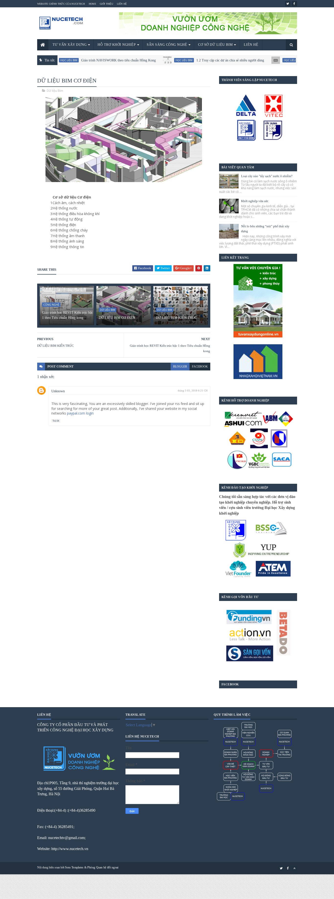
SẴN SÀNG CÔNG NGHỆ (167, 44)
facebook (200, 366)
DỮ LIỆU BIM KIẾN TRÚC (176, 318)
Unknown (58, 391)
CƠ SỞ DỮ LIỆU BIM (215, 44)
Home (92, 3)
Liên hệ (122, 3)
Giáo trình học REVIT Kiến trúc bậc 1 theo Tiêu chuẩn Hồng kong (67, 315)
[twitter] (287, 3)
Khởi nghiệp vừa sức (254, 201)
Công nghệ (51, 304)
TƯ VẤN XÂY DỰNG (70, 44)
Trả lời (56, 420)
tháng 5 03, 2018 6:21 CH (193, 390)
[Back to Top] (294, 868)
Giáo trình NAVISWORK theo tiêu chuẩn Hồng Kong (98, 60)
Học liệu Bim (164, 60)
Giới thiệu (106, 3)
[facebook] (294, 3)
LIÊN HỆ (251, 44)
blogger (180, 366)
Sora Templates (74, 867)
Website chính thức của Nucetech (61, 3)
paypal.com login (80, 413)
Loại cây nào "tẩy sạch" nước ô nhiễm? (266, 176)
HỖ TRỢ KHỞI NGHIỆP (117, 44)
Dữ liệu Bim (55, 90)
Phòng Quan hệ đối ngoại (103, 867)
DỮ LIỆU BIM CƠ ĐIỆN (117, 318)
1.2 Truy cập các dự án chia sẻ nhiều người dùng (210, 60)
